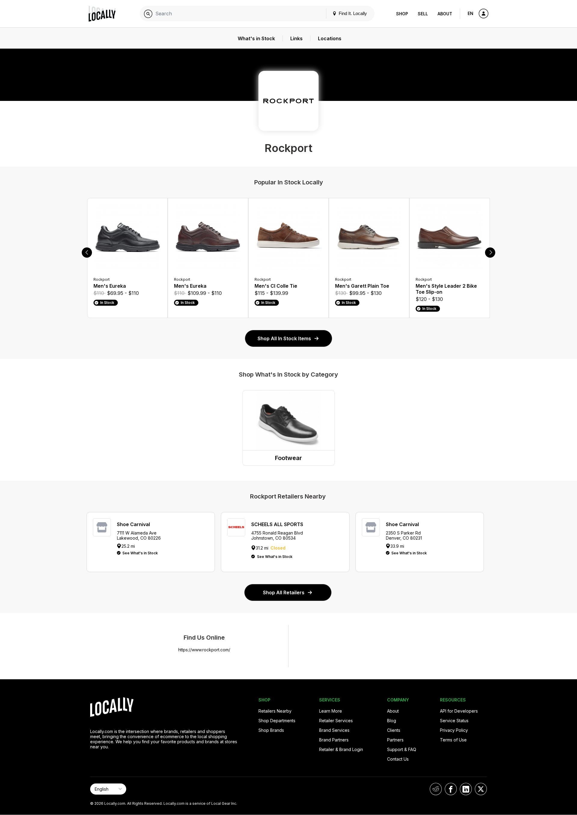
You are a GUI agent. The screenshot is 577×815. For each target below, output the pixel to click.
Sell (423, 13)
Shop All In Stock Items (284, 338)
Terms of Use (453, 739)
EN (470, 13)
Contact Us (398, 759)
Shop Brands (271, 730)
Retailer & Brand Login (341, 749)
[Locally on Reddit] (436, 789)
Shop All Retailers (283, 592)
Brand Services (334, 730)
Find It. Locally (352, 13)
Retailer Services (336, 720)
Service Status (454, 720)
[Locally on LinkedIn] (466, 789)
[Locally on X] (481, 789)
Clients (393, 730)
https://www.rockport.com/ (204, 649)
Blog (391, 720)
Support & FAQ (401, 749)
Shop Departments (276, 720)
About (445, 13)
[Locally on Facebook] (451, 789)
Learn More (330, 711)
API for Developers (459, 711)
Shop (402, 13)
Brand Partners (334, 739)
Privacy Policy (454, 730)
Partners (395, 739)
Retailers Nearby (275, 711)
